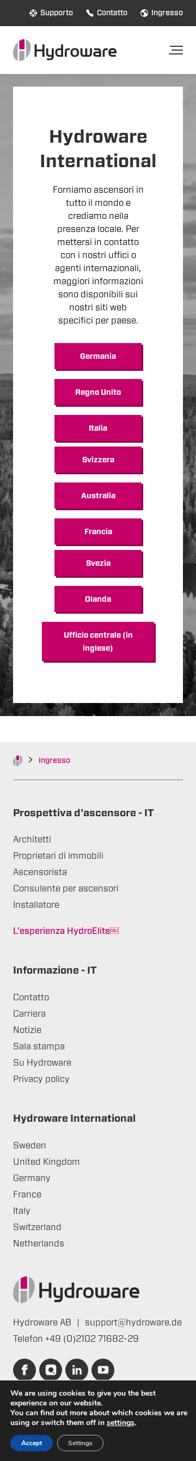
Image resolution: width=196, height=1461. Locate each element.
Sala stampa (39, 1046)
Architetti (32, 839)
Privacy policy (41, 1079)
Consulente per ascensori (66, 888)
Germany (32, 1178)
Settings (80, 1443)
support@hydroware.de (133, 1322)
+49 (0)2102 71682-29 (92, 1339)
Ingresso (167, 13)
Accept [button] (31, 1443)
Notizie (27, 1030)
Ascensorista (40, 872)
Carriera (29, 1014)
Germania (98, 356)
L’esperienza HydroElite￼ (66, 931)
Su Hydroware (42, 1063)
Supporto (56, 13)
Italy (21, 1211)
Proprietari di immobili (58, 856)
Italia (98, 428)
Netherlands (38, 1243)
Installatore (36, 905)
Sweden (29, 1145)
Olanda (98, 599)
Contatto (112, 13)
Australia (98, 496)
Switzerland (37, 1227)
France (27, 1194)
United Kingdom (46, 1162)
